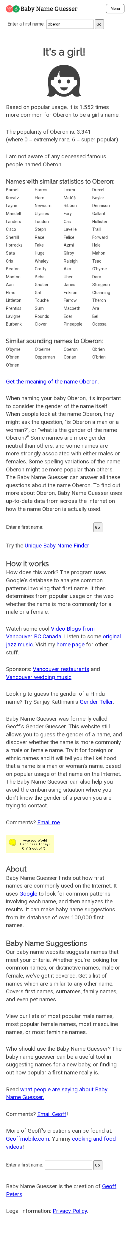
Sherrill (12, 237)
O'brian (99, 357)
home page (71, 644)
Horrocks (14, 245)
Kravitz (12, 197)
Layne (11, 205)
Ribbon (70, 205)
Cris (9, 261)
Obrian (70, 357)
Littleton (13, 300)
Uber (68, 276)
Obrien (98, 349)
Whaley (42, 261)
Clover (41, 324)
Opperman (45, 357)
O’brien (12, 357)
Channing (101, 292)
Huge (40, 253)
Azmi (69, 245)
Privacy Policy (70, 1210)
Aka (67, 268)
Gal (38, 292)
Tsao (97, 261)
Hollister (99, 221)
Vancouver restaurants (61, 669)
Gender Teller (96, 701)
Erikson (70, 292)
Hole (96, 245)
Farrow (70, 300)
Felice (69, 237)
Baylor (98, 197)
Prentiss (13, 308)
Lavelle (70, 229)
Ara (95, 308)
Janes (69, 284)
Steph (40, 229)
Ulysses (42, 213)
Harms (41, 189)
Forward (100, 237)
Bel (95, 316)
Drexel (98, 189)
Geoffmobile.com (27, 1138)
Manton (13, 276)
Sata (10, 253)
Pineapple (73, 324)
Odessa (99, 324)
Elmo (10, 292)
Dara (96, 276)
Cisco (11, 229)
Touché (42, 300)
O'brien (12, 365)
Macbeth (72, 308)
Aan (10, 284)
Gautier (42, 284)
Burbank (14, 324)
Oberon (71, 349)
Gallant (98, 213)
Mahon (98, 253)
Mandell (13, 213)
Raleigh (71, 261)
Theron (99, 300)
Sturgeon (101, 284)
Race (39, 237)
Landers (13, 221)
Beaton (13, 268)
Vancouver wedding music (38, 677)
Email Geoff (51, 1114)
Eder (68, 316)
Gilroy (69, 253)
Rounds (42, 316)
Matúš (70, 197)
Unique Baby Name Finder (57, 545)
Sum (39, 308)
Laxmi (69, 189)
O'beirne (43, 349)
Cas (67, 221)
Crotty (40, 268)
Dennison (101, 205)
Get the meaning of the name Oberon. (52, 381)
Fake (39, 245)
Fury (68, 213)
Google (28, 893)
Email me (48, 822)
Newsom (43, 205)
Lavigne (13, 316)
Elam (39, 197)
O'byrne (99, 268)
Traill (96, 229)
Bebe (40, 276)
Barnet (12, 189)
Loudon (42, 221)
